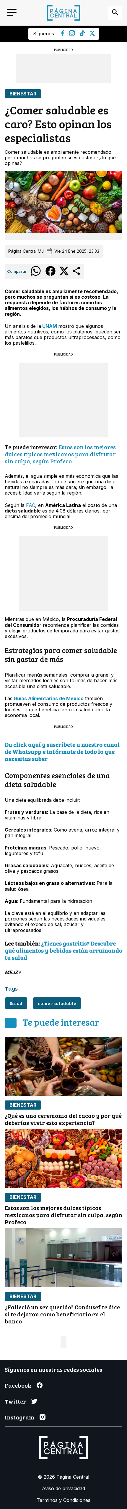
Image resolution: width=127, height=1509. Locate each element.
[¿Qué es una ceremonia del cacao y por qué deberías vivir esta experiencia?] (63, 1066)
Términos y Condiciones (63, 1500)
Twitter (15, 1401)
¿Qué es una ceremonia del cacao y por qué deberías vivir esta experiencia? (63, 1119)
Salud (16, 1003)
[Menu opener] (12, 13)
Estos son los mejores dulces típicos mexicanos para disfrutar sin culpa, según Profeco (60, 454)
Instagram (19, 1417)
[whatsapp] (36, 275)
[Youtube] (72, 34)
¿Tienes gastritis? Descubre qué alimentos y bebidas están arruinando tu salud (63, 950)
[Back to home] (63, 13)
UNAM (50, 326)
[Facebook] (62, 34)
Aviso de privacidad (63, 1488)
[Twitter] (92, 34)
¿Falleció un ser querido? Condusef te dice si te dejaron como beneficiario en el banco (62, 1314)
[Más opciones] (77, 274)
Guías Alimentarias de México (48, 698)
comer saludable (57, 1003)
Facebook (18, 1385)
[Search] (115, 13)
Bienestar (22, 94)
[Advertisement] (63, 68)
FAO (30, 505)
